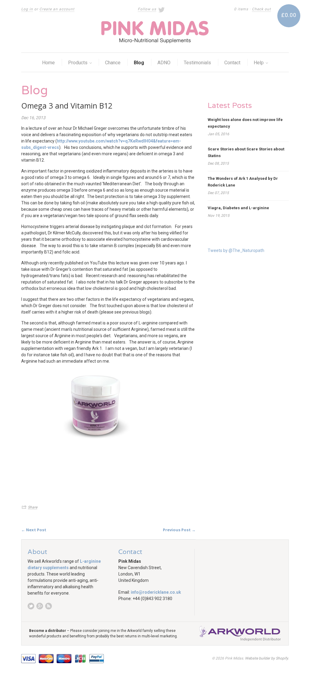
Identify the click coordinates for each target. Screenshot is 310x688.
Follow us (147, 9)
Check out (261, 9)
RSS (48, 605)
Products (78, 62)
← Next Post (33, 529)
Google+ (39, 605)
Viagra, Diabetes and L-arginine (238, 208)
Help (259, 62)
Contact (232, 62)
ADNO (163, 62)
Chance (112, 62)
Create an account (56, 9)
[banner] (155, 32)
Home (48, 62)
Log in (27, 9)
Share (32, 507)
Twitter (31, 605)
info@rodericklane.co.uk (156, 592)
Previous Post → (179, 529)
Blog (139, 62)
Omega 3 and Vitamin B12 (66, 105)
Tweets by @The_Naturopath (236, 250)
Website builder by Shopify (266, 658)
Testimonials (197, 62)
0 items (241, 9)
